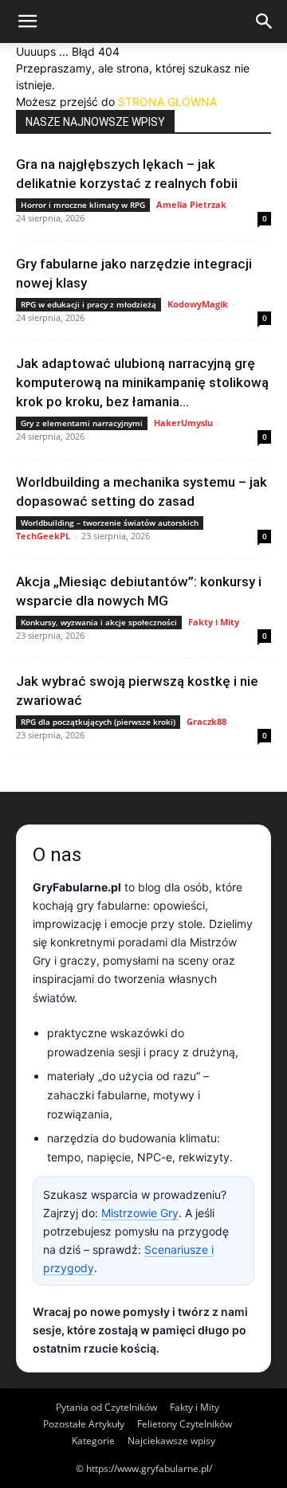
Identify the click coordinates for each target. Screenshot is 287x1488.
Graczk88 (206, 721)
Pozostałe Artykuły (83, 1424)
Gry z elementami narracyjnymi (82, 423)
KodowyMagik (197, 304)
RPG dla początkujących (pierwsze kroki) (98, 721)
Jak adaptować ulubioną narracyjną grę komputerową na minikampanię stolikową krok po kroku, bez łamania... (142, 382)
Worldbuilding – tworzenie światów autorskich (110, 522)
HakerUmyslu (183, 423)
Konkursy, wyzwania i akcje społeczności (99, 622)
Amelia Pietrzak (191, 204)
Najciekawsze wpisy (171, 1440)
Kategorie (93, 1440)
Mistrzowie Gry (140, 1213)
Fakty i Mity (213, 622)
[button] (27, 21)
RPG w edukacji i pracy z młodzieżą (88, 304)
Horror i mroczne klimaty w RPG (83, 204)
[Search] (264, 21)
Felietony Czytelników (184, 1424)
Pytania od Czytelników (106, 1407)
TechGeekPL (43, 536)
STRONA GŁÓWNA (167, 101)
